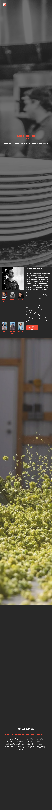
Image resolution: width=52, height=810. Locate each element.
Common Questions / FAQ (32, 327)
